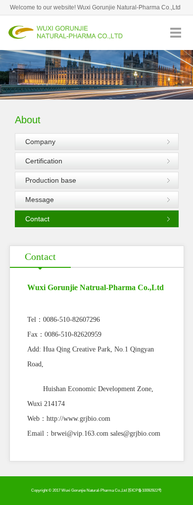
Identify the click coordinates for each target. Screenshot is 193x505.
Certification (43, 161)
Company (40, 142)
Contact (37, 219)
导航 (175, 32)
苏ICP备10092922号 (145, 490)
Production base (50, 180)
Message (39, 199)
